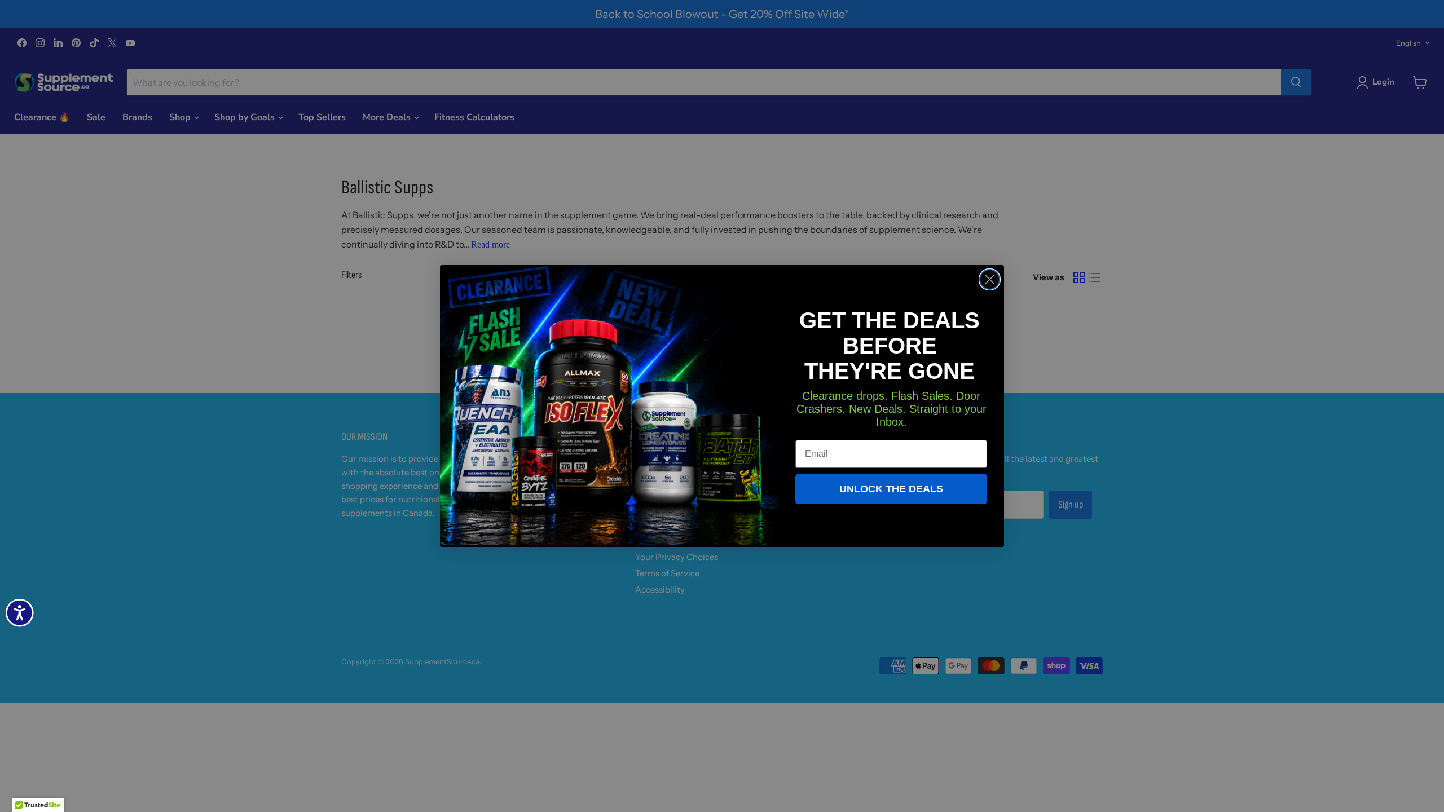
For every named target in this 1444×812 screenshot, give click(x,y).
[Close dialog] (990, 279)
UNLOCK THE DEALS (891, 489)
